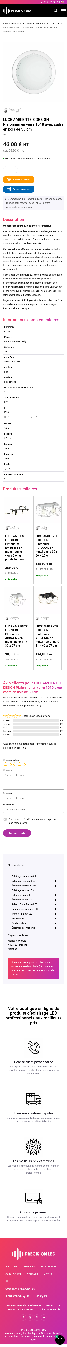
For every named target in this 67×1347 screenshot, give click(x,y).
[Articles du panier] (9, 1281)
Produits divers (34, 923)
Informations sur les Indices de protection (22, 417)
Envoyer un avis (17, 833)
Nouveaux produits (17, 944)
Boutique (16, 23)
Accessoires (34, 918)
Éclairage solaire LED (23, 890)
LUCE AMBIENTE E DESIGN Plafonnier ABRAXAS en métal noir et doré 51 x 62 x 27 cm (47, 636)
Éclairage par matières (34, 928)
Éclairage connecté (34, 899)
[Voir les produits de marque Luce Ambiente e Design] (12, 109)
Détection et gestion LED (34, 909)
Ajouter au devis (21, 189)
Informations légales (15, 1333)
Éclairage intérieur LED (34, 881)
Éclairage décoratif (34, 895)
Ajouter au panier (21, 179)
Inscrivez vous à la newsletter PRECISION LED (31, 1305)
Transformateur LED (34, 913)
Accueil (6, 23)
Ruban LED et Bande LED (34, 904)
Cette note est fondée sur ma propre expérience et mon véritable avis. (34, 821)
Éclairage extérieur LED (34, 885)
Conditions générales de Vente (36, 1336)
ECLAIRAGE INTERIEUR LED (36, 23)
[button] (60, 1340)
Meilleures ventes (17, 940)
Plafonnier (57, 23)
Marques (12, 948)
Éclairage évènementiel (24, 876)
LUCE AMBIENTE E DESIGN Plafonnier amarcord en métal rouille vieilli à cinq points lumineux (16, 547)
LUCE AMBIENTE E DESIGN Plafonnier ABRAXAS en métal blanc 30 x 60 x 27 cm (47, 545)
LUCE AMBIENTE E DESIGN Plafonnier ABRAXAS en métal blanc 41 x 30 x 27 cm (16, 636)
